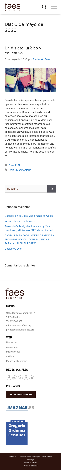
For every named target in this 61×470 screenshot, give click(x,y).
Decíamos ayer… (14, 249)
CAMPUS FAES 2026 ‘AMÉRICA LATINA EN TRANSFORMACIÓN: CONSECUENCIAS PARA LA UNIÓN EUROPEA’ (29, 240)
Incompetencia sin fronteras (20, 221)
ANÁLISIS (14, 165)
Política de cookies (30, 463)
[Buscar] (51, 189)
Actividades (12, 347)
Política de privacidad (30, 466)
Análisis (10, 357)
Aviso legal (30, 460)
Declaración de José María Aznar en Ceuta (29, 216)
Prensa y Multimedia (16, 361)
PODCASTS (13, 386)
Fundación (11, 343)
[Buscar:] (26, 189)
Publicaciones (13, 352)
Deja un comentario (20, 170)
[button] (44, 7)
